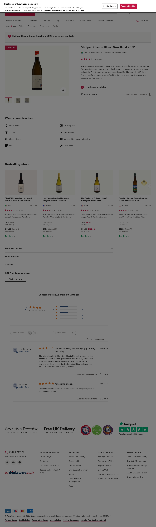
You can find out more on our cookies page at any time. (64, 10)
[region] (78, 6)
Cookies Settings (109, 6)
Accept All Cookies (128, 6)
